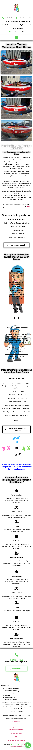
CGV (16, 737)
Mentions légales (16, 733)
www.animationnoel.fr (16, 724)
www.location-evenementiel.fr (16, 729)
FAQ (28, 207)
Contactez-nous (16, 660)
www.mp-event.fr (16, 721)
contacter (13, 207)
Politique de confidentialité (16, 740)
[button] (16, 37)
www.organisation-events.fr (16, 727)
